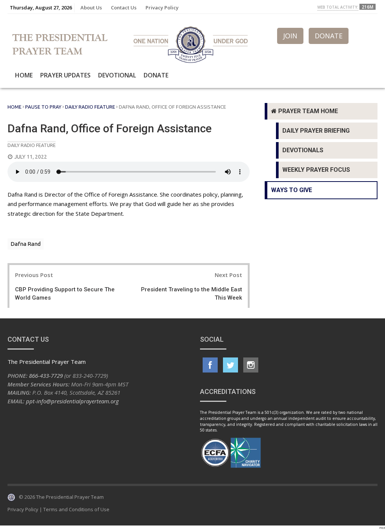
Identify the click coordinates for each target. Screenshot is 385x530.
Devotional (117, 75)
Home (24, 75)
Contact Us (123, 7)
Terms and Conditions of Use (76, 509)
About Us (91, 7)
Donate (156, 75)
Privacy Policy (162, 7)
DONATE (329, 35)
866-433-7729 (46, 375)
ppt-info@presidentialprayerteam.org (72, 401)
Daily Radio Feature (90, 106)
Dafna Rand (26, 244)
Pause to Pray (43, 106)
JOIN (290, 35)
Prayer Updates (65, 75)
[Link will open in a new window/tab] (210, 365)
